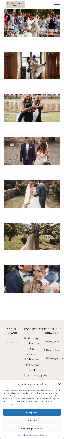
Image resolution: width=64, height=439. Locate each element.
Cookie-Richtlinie (22, 435)
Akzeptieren (32, 412)
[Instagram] (7, 341)
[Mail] (12, 341)
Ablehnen (32, 420)
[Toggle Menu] (57, 4)
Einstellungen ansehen (32, 428)
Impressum (44, 435)
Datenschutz (34, 435)
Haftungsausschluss (52, 358)
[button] (59, 384)
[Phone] (17, 341)
